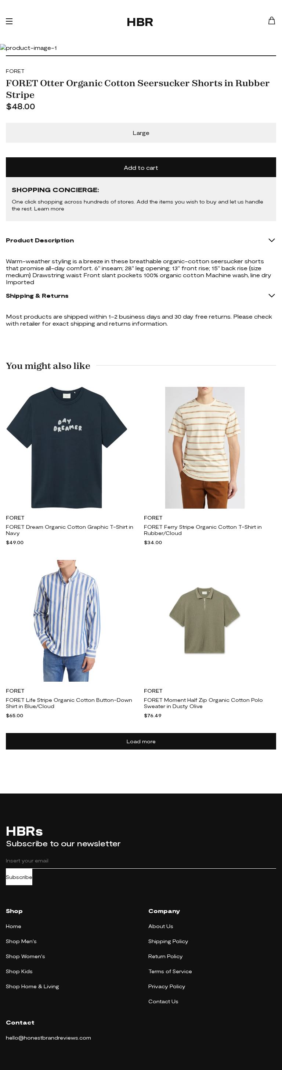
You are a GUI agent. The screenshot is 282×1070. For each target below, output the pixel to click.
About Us (160, 926)
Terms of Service (170, 971)
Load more (141, 741)
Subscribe (19, 877)
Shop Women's (25, 956)
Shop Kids (19, 971)
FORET (15, 71)
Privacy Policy (166, 986)
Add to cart (141, 167)
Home (13, 926)
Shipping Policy (168, 941)
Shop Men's (21, 941)
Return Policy (165, 956)
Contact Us (163, 1001)
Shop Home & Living (32, 986)
